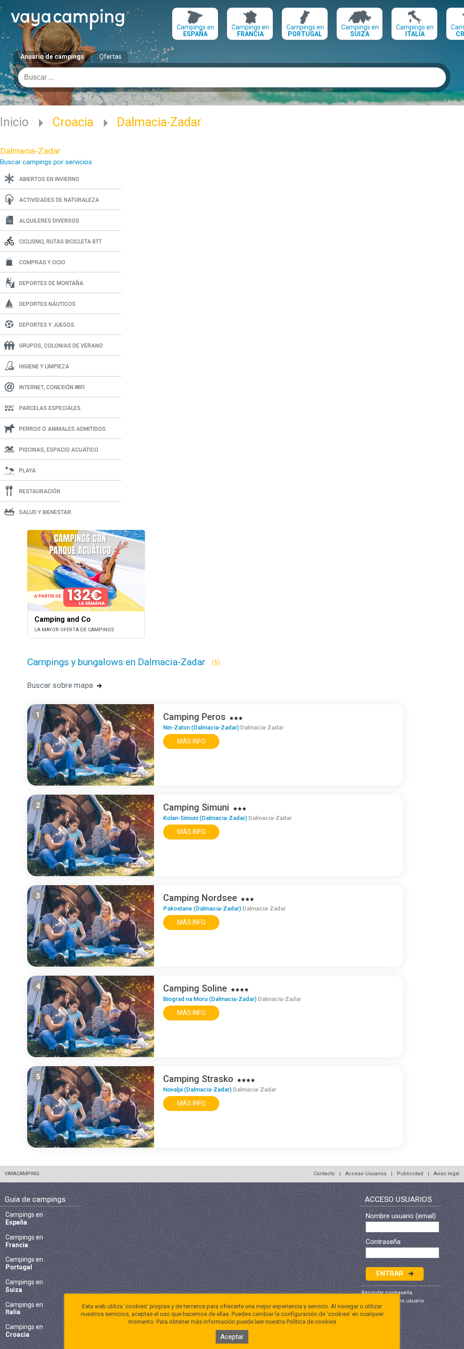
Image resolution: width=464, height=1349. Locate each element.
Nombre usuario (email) (401, 1216)
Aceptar (232, 1337)
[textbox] (232, 77)
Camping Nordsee (200, 897)
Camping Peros (194, 716)
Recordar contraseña (387, 1293)
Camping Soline (195, 988)
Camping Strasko (198, 1078)
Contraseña (383, 1242)
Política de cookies (311, 1321)
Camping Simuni (196, 807)
